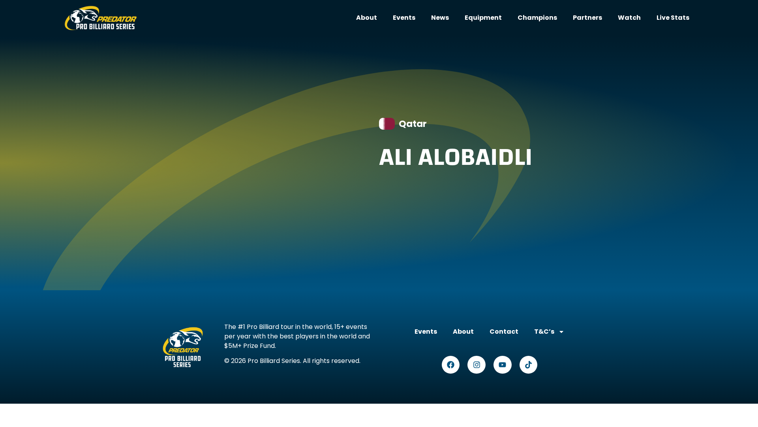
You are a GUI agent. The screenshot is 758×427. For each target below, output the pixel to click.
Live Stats (673, 17)
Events (404, 17)
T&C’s (544, 331)
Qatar (413, 123)
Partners (587, 17)
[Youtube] (502, 365)
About (366, 17)
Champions (537, 17)
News (440, 17)
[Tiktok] (529, 365)
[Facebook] (451, 365)
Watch (629, 17)
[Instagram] (476, 365)
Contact (504, 331)
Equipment (483, 17)
